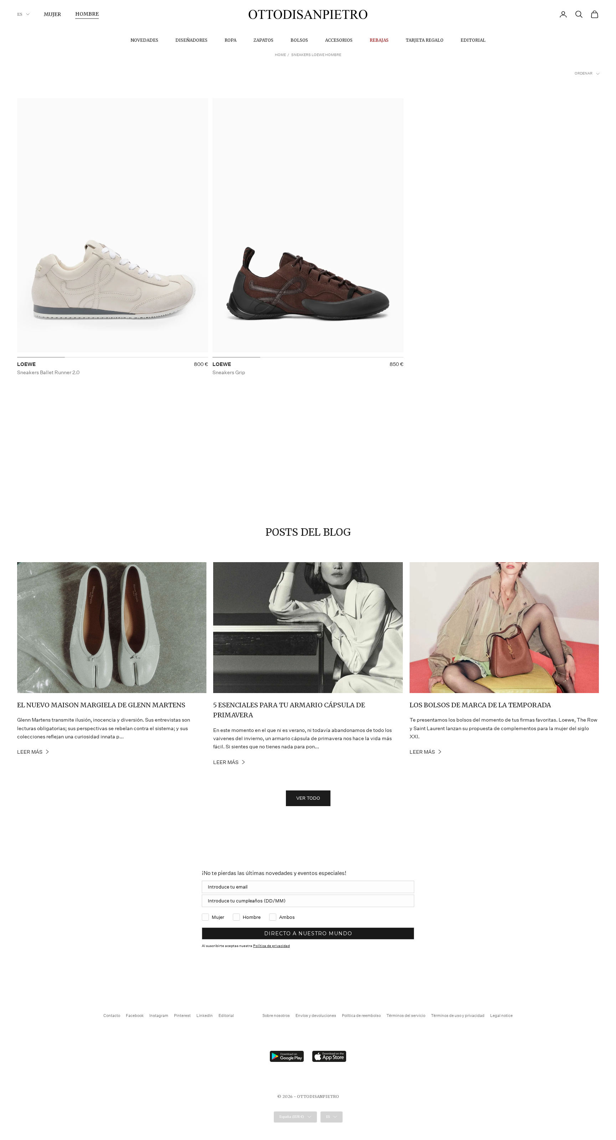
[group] (112, 227)
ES (19, 14)
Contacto (111, 1015)
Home (280, 54)
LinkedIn (204, 1015)
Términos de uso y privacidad (457, 1015)
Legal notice (501, 1015)
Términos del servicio (405, 1015)
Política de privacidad (271, 945)
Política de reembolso (361, 1015)
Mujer (52, 14)
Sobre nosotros (276, 1015)
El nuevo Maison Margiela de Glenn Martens (101, 705)
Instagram (158, 1015)
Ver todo (308, 798)
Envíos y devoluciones (316, 1015)
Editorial (473, 40)
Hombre (87, 14)
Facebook (135, 1015)
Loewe (26, 364)
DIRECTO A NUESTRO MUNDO (308, 933)
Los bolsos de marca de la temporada (480, 705)
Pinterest (182, 1015)
